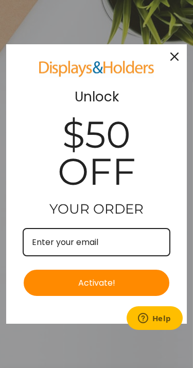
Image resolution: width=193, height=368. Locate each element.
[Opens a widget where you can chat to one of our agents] (154, 319)
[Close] (174, 56)
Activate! (96, 283)
